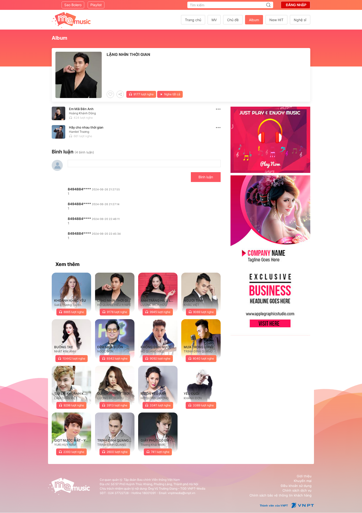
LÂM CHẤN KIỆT (65, 398)
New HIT (276, 20)
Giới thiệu (304, 476)
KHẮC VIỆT (191, 305)
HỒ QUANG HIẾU (152, 351)
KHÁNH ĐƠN (193, 398)
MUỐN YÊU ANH (153, 394)
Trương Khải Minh (153, 445)
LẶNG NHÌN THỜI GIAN (115, 300)
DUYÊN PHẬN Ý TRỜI (113, 394)
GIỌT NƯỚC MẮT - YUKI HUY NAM (81, 440)
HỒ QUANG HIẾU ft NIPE (114, 305)
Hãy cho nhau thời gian (86, 127)
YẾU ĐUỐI (191, 394)
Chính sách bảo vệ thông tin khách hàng (280, 495)
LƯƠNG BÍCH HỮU (154, 305)
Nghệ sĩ (300, 20)
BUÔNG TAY (63, 347)
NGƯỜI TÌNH (193, 300)
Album (254, 20)
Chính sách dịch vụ (297, 490)
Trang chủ (193, 20)
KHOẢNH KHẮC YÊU (70, 300)
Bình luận (205, 177)
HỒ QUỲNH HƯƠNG (155, 398)
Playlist (96, 5)
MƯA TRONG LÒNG (198, 347)
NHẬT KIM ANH (65, 351)
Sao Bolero (73, 5)
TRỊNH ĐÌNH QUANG (198, 351)
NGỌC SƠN (105, 351)
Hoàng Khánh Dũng (82, 113)
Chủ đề (233, 20)
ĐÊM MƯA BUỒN (110, 347)
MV (214, 20)
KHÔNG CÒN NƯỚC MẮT (160, 347)
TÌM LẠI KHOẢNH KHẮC (72, 394)
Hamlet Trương (79, 131)
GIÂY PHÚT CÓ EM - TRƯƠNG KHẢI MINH (172, 440)
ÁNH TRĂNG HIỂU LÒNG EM (162, 300)
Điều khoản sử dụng (296, 486)
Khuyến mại (303, 481)
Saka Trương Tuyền (67, 305)
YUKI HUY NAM (65, 445)
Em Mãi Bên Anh (81, 109)
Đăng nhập (296, 5)
